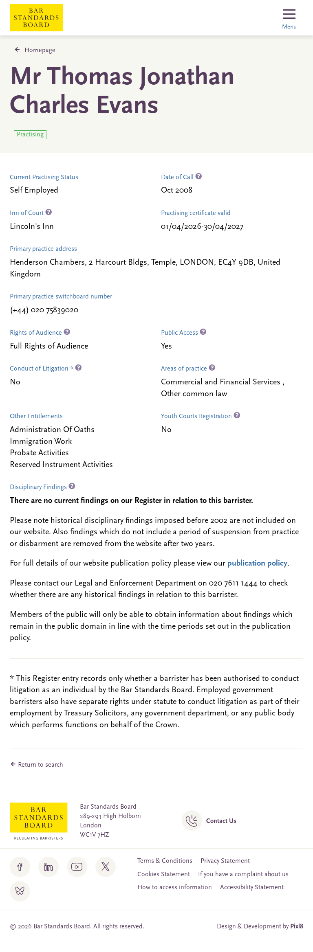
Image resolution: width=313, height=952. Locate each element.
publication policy (257, 563)
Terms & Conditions (164, 861)
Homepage (39, 50)
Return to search (39, 765)
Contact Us (221, 821)
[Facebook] (20, 867)
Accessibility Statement (252, 887)
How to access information (174, 887)
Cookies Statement (163, 874)
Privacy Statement (225, 861)
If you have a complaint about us (243, 874)
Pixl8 (296, 926)
